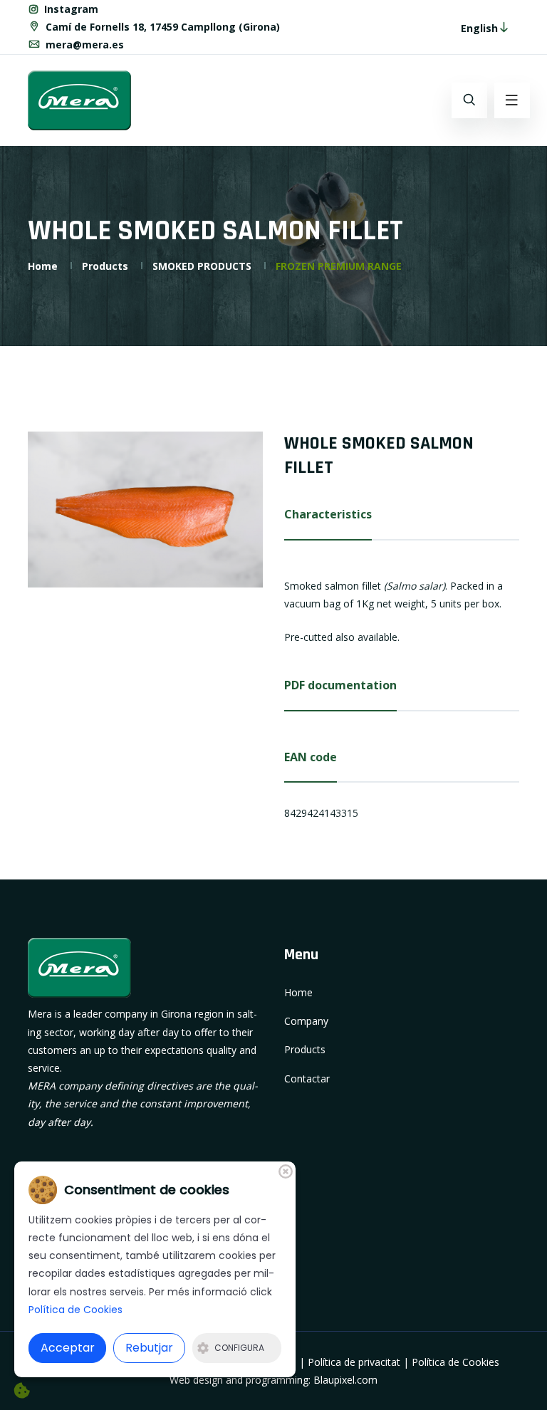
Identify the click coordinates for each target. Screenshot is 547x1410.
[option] (145, 510)
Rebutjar (149, 1348)
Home (43, 266)
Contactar (307, 1078)
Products (105, 266)
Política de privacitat (354, 1362)
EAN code (310, 757)
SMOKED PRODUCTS (201, 266)
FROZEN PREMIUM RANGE (339, 266)
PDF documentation (340, 685)
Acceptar (68, 1348)
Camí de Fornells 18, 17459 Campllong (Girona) (161, 26)
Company (306, 1021)
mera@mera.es (83, 44)
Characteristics (328, 514)
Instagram (69, 9)
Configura (239, 1348)
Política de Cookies (455, 1362)
